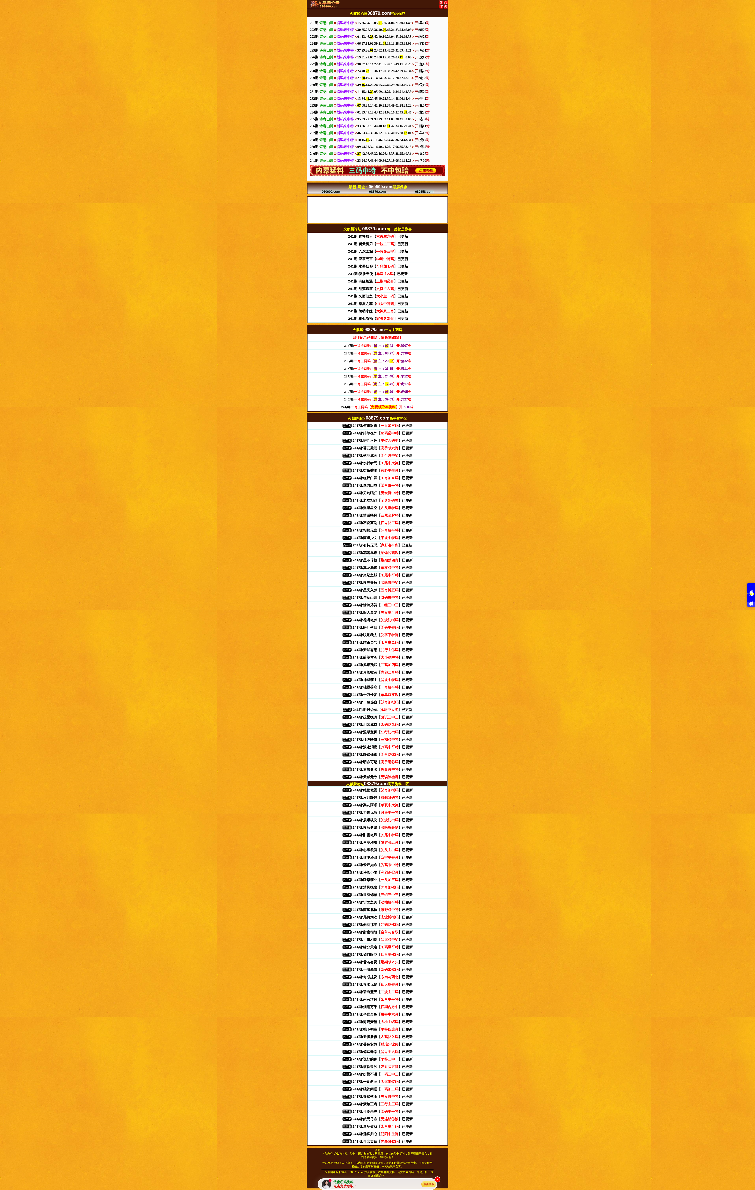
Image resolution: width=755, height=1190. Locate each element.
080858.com (424, 192)
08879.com (377, 192)
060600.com (330, 192)
